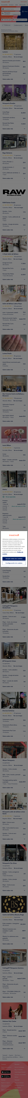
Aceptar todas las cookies (14, 558)
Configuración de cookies (14, 563)
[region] (14, 549)
